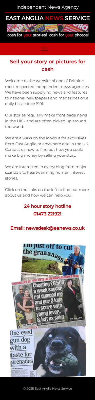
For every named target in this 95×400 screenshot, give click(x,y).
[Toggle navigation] (44, 49)
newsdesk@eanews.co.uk (55, 228)
